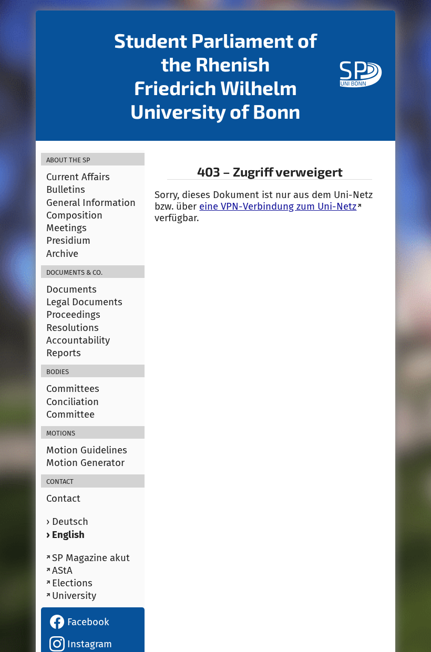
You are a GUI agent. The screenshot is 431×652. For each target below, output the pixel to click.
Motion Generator (85, 463)
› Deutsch (67, 521)
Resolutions (72, 328)
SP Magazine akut (91, 558)
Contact (63, 498)
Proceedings (73, 314)
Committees (72, 389)
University (74, 596)
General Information (91, 203)
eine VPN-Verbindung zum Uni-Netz (277, 206)
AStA (62, 570)
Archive (62, 254)
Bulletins (65, 189)
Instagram (88, 644)
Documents (71, 289)
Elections (72, 583)
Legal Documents (84, 302)
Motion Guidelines (86, 450)
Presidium (68, 240)
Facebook (87, 622)
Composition (74, 215)
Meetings (66, 228)
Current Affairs (78, 177)
